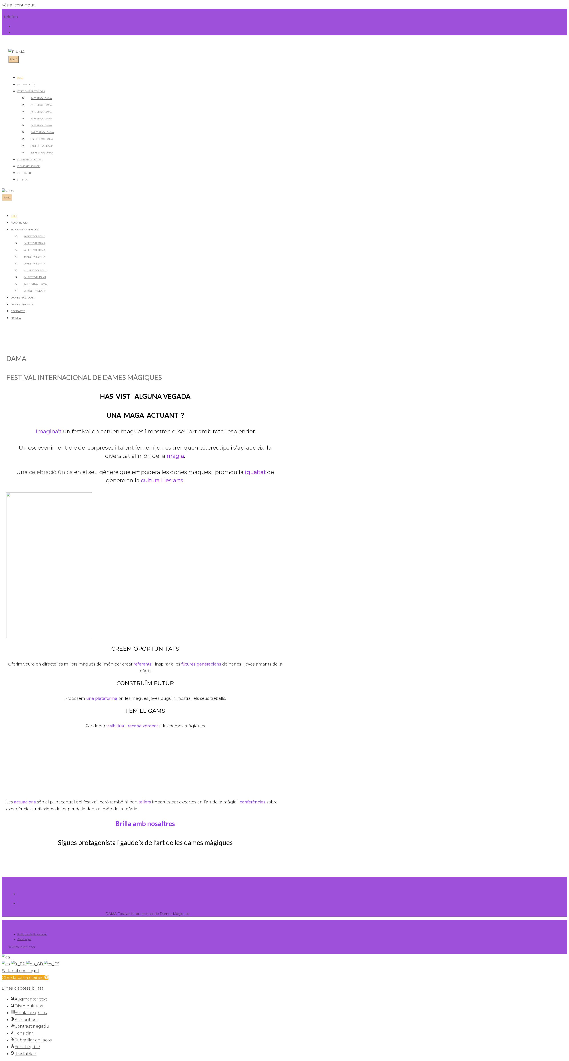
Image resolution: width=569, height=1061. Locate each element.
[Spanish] (51, 964)
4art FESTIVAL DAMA (42, 132)
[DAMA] (8, 190)
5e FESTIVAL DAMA (41, 125)
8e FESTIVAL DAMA (41, 104)
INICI (20, 77)
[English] (35, 964)
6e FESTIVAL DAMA (41, 118)
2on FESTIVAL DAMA (42, 145)
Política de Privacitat (32, 934)
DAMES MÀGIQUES (29, 159)
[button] (25, 977)
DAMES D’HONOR (28, 166)
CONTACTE (24, 173)
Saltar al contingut (20, 970)
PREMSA (22, 180)
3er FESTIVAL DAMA (42, 138)
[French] (18, 964)
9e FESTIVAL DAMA (41, 98)
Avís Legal (24, 939)
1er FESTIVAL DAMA (42, 152)
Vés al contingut (18, 5)
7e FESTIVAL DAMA (41, 111)
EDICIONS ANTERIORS (31, 91)
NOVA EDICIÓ (26, 84)
